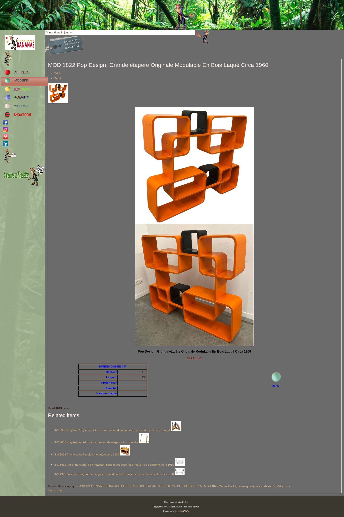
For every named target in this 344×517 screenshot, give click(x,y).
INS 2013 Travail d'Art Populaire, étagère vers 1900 (86, 454)
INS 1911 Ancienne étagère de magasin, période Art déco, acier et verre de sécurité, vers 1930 (114, 474)
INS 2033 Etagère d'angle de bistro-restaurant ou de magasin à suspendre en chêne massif (112, 430)
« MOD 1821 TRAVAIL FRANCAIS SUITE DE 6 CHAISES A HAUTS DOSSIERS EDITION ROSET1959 (139, 486)
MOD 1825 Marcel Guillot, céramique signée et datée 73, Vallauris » (247, 486)
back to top (55, 490)
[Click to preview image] (58, 102)
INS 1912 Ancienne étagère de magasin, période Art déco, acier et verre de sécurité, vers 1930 (114, 464)
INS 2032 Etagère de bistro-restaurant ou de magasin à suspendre (96, 442)
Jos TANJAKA (181, 511)
